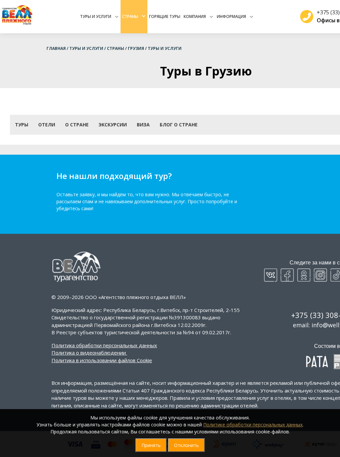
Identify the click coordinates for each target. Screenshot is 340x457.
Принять (151, 445)
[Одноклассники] (303, 275)
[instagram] (320, 275)
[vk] (270, 275)
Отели (46, 124)
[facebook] (287, 275)
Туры (21, 124)
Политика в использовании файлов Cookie (101, 360)
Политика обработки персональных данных (104, 345)
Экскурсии (113, 124)
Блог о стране (179, 124)
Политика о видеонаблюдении (88, 352)
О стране (77, 124)
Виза (143, 124)
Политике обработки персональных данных (252, 424)
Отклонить (186, 445)
